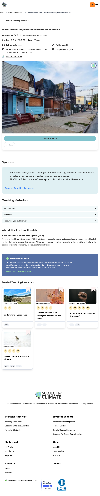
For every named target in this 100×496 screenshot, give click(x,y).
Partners (8, 472)
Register (8, 455)
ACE (16, 35)
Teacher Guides (59, 425)
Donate (56, 463)
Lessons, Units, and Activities (17, 425)
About (7, 468)
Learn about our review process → (19, 271)
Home (2, 12)
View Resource (50, 138)
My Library (9, 451)
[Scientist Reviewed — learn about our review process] (94, 65)
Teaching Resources (13, 421)
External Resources (15, 12)
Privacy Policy (58, 451)
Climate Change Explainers (63, 430)
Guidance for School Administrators (67, 434)
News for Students (12, 430)
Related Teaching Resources (19, 188)
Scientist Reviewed (14, 56)
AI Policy (56, 455)
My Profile (9, 447)
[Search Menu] (92, 4)
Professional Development (63, 421)
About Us (56, 447)
